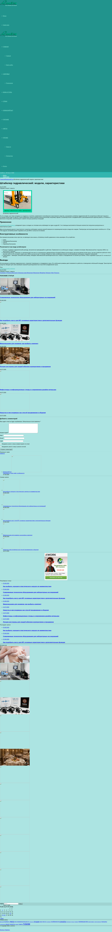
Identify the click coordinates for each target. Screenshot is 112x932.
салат (16, 924)
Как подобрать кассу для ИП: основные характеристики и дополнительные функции (31, 320)
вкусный (2, 921)
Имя (1, 435)
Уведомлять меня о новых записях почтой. (14, 446)
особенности (55, 921)
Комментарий (4, 432)
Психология (9, 83)
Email (2, 438)
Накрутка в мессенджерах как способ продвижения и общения (23, 412)
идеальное (31, 921)
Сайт (1, 441)
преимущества (83, 921)
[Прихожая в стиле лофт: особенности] (15, 799)
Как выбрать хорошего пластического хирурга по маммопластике (21, 491)
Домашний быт (8, 110)
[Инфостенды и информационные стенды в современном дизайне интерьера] (15, 386)
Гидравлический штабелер (7, 225)
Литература (9, 156)
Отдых (5, 101)
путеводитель (2, 924)
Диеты (5, 128)
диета (12, 922)
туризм (26, 924)
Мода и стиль (7, 92)
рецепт (8, 924)
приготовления (97, 921)
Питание (6, 119)
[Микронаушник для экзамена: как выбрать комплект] (15, 340)
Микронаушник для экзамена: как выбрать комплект (19, 343)
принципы (104, 921)
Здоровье (6, 74)
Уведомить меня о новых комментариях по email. (16, 444)
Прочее (5, 137)
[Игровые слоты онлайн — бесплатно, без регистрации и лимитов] (15, 782)
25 (3, 915)
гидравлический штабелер (7, 268)
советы (21, 924)
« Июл (2, 918)
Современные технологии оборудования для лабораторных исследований (27, 297)
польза (72, 921)
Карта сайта (9, 65)
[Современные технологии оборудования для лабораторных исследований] (15, 294)
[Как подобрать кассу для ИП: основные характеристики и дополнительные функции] (15, 317)
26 (4, 915)
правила (76, 921)
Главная (8, 56)
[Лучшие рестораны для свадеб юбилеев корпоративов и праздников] (15, 363)
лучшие (36, 921)
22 (10, 913)
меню (41, 921)
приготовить (91, 921)
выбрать (6, 921)
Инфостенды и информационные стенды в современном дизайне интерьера (28, 389)
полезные (69, 921)
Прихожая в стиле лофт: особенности (13, 473)
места (44, 921)
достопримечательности (21, 921)
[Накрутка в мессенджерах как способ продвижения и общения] (15, 409)
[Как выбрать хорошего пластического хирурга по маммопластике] (11, 490)
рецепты (12, 924)
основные (48, 921)
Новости (8, 147)
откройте (62, 921)
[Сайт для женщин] (8, 5)
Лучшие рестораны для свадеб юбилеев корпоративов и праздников (25, 366)
